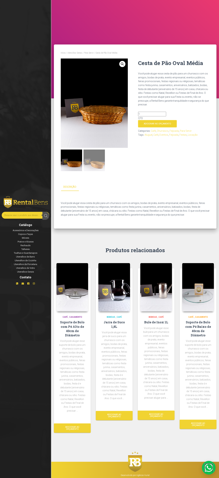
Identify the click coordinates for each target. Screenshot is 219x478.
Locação (193, 134)
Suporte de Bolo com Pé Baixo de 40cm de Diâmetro (198, 328)
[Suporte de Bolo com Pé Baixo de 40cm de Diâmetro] (198, 287)
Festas (183, 134)
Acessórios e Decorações (25, 230)
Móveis (25, 238)
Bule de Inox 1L (156, 322)
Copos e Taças (25, 234)
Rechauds (25, 245)
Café (153, 131)
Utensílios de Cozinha (25, 260)
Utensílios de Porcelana (25, 264)
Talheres (25, 249)
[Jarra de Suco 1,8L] (114, 287)
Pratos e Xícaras (26, 241)
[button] (122, 64)
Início (63, 53)
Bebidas (111, 317)
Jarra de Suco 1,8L (114, 324)
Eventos (163, 134)
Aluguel (148, 134)
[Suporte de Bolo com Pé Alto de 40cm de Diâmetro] (72, 287)
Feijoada (174, 131)
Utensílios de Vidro (25, 268)
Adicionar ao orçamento (157, 123)
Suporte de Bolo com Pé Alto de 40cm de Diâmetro (72, 328)
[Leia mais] (84, 417)
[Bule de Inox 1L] (156, 287)
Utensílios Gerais (25, 271)
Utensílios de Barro (25, 256)
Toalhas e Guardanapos (25, 253)
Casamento (75, 317)
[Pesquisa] (45, 216)
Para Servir (89, 53)
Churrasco (163, 131)
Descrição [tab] (69, 186)
